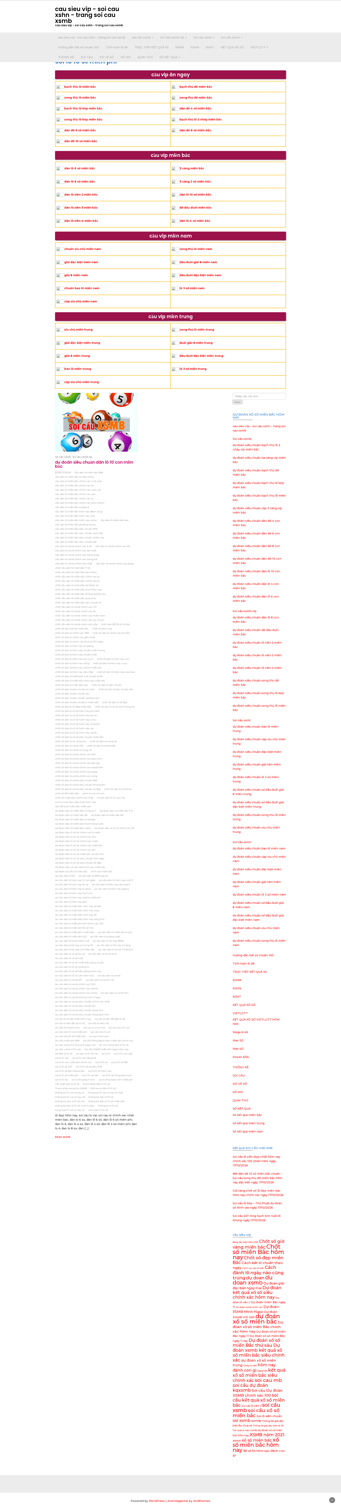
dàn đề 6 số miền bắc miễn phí (73, 806)
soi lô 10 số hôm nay (99, 1070)
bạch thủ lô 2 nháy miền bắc (201, 119)
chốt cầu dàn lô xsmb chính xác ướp (76, 624)
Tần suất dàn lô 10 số (67, 1083)
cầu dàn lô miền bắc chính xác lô (74, 498)
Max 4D (238, 1048)
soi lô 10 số (101, 1062)
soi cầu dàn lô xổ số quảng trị (72, 966)
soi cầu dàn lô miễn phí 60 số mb (74, 927)
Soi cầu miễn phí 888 (67, 1040)
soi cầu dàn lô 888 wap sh (93, 875)
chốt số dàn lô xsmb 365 (69, 745)
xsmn (237, 1440)
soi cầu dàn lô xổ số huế (69, 958)
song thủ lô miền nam (196, 249)
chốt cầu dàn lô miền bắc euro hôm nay (78, 589)
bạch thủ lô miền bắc (80, 87)
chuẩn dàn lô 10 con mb (111, 797)
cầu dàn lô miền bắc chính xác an (74, 485)
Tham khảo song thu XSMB (71, 1088)
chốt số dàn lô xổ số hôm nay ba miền (77, 710)
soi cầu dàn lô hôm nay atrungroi (111, 884)
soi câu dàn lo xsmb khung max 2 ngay (78, 997)
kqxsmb (262, 1370)
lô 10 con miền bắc (101, 871)
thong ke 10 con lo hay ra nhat (105, 1092)
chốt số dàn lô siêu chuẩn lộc (72, 693)
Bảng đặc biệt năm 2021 (245, 1242)
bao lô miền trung (77, 369)
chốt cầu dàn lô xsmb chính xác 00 (75, 606)
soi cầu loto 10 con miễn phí (71, 1031)
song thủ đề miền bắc (196, 97)
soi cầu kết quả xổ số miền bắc (259, 1400)
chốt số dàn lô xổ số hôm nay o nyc (75, 719)
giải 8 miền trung (77, 356)
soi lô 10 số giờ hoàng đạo (70, 1070)
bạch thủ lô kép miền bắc (83, 108)
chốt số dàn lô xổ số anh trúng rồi (115, 706)
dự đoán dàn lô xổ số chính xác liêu (75, 836)
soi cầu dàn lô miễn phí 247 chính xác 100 (79, 923)
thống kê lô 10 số (108, 1105)
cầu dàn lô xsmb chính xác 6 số (73, 546)
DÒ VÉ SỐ (106, 57)
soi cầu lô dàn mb (98, 1023)
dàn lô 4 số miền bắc (195, 221)
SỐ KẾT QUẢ (168, 57)
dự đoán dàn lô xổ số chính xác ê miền (77, 832)
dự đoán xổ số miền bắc (256, 1319)
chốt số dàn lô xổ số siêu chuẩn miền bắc (79, 736)
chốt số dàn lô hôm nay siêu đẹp (74, 671)
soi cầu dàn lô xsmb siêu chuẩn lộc (75, 1005)
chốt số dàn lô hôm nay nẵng (72, 663)
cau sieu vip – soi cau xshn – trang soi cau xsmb (91, 37)
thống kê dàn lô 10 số (100, 1096)
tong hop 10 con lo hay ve (70, 1109)
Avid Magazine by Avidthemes (188, 1501)
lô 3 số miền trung (193, 369)
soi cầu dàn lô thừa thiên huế (72, 940)
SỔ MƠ (126, 57)
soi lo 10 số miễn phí (66, 1075)
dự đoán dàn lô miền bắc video (73, 828)
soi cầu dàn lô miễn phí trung (115, 932)
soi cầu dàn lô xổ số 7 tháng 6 (115, 949)
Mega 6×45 (240, 1032)
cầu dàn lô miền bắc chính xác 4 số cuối (78, 481)
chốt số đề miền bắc (67, 793)
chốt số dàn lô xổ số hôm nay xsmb (76, 732)
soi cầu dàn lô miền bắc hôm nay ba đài (78, 906)
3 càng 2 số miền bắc (195, 181)
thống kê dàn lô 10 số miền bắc (106, 1101)
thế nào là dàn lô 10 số (103, 1088)
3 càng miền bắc (192, 168)
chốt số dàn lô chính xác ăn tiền (111, 632)
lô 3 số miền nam (192, 288)
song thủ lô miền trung (197, 329)
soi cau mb (268, 1380)
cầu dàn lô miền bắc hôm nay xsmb (76, 520)
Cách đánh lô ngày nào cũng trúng (258, 1273)
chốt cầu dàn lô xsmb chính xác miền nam (80, 615)
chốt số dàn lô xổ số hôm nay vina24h (77, 723)
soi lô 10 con (62, 1057)
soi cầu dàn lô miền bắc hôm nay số (76, 914)
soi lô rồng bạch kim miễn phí (115, 1079)
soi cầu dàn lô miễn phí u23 (71, 936)
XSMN (194, 47)
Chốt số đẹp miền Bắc (258, 1260)
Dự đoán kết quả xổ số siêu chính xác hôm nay (257, 1292)
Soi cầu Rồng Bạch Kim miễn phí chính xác (108, 1040)
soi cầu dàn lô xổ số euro (102, 953)
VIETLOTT (258, 47)
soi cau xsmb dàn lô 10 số (113, 1044)
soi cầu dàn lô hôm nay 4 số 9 (116, 880)
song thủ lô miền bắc (80, 97)
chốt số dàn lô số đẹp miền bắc (73, 706)
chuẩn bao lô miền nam (81, 288)
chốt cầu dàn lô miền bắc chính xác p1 (77, 580)
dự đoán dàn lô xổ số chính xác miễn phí (78, 845)
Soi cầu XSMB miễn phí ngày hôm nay (106, 1049)
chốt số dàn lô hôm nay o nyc (110, 663)
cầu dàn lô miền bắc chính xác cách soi (78, 489)
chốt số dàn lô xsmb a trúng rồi (73, 749)
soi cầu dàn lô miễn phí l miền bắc (74, 932)
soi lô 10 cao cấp (123, 1053)
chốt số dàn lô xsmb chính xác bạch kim (78, 758)
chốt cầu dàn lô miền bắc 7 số (72, 567)
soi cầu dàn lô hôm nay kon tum (74, 893)
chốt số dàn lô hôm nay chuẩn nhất (76, 654)
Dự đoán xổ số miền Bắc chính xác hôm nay (258, 1326)
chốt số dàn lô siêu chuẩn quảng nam (77, 697)
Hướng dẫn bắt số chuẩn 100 (78, 47)
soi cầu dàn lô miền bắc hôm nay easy (77, 910)
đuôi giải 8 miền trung (196, 343)
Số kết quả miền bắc (247, 1115)
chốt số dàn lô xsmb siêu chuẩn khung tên (80, 784)
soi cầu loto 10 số (100, 1031)
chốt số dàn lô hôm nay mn (113, 658)
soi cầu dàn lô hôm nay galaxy (111, 888)
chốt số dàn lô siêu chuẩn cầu (115, 689)
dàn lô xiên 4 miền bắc (81, 221)
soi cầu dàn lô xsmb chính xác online (76, 988)
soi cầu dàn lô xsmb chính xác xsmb (76, 992)
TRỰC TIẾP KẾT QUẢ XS (151, 47)
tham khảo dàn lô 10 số (96, 1083)
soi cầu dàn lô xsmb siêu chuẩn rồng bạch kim (82, 1014)
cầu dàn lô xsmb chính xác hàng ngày (77, 554)
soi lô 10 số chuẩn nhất (89, 1066)
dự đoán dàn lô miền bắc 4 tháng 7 (75, 810)
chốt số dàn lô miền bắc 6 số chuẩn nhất (79, 676)
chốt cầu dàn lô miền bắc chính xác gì (77, 576)
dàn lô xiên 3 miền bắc (81, 207)
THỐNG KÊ (66, 57)
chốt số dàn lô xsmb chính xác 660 (75, 754)
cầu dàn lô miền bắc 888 (88, 472)
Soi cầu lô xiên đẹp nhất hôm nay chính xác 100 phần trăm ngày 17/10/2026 (256, 1161)
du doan (255, 1278)
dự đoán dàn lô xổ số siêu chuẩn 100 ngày (79, 858)
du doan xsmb (253, 1280)
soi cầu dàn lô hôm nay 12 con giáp (75, 880)
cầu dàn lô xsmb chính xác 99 (112, 546)
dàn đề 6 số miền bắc (80, 130)
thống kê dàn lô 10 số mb (70, 1101)
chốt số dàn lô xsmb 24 (103, 741)
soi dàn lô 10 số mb (87, 1053)
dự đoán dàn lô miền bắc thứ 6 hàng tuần (79, 823)
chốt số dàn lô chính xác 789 (72, 632)
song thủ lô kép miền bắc (83, 119)
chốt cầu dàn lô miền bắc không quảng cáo (80, 593)
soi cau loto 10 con (119, 1027)
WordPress (157, 1501)
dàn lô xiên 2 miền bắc (81, 194)
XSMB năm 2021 (267, 1434)
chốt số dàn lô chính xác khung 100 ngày (79, 641)
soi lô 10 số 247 (63, 1066)
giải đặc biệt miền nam (81, 262)
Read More (63, 1137)
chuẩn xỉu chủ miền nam (82, 249)
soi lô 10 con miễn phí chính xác (73, 1062)
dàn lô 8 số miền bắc (79, 181)
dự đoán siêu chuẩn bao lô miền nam (259, 848)
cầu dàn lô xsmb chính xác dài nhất (75, 550)
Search (237, 402)
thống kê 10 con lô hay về (70, 1096)
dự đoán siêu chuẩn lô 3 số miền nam (259, 894)
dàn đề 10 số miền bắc (80, 141)
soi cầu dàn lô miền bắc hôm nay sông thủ (79, 919)
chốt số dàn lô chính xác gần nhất (75, 637)
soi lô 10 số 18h (119, 1062)
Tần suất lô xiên (241, 1430)
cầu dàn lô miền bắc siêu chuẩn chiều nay (79, 537)
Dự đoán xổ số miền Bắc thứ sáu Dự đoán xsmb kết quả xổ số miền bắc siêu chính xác (259, 1350)
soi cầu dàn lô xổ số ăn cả (70, 953)
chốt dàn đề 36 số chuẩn (115, 624)
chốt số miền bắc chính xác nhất (74, 797)
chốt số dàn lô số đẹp (114, 702)
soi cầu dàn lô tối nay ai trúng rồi (74, 945)
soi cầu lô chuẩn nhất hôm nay (73, 1018)
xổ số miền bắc (257, 1440)
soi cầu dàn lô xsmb (108, 975)
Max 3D (238, 1040)
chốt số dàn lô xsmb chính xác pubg (76, 771)
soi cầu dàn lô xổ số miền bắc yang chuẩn (79, 962)
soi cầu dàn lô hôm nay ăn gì (71, 884)
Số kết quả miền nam (248, 1131)
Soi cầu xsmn (231, 37)
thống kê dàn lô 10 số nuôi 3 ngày (74, 1105)
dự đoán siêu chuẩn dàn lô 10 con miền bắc (94, 464)
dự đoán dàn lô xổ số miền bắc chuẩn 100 (79, 854)
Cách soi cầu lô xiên (253, 1268)
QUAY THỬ (145, 57)
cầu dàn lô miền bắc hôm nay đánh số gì (78, 511)
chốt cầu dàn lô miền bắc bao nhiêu (76, 572)
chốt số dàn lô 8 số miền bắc (72, 628)
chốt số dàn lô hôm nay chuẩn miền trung (80, 650)
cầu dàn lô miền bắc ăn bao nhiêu (74, 476)
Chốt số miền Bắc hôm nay (258, 1252)
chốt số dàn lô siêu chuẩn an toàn (75, 689)
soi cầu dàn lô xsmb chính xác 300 (75, 984)
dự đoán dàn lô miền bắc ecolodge (75, 819)
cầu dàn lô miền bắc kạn (114, 520)
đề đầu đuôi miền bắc (196, 207)
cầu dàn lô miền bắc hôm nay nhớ (75, 515)
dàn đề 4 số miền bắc (195, 108)
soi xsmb (241, 1420)
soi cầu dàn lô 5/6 (65, 875)
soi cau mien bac (99, 1036)
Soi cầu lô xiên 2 (251, 1405)
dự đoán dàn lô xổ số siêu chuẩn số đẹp (78, 862)
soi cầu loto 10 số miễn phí (70, 1036)
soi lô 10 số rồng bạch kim (117, 1075)
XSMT (210, 47)
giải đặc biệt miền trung (82, 343)
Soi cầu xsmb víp (172, 37)
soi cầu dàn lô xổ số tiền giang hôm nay (78, 971)
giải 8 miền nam (76, 275)
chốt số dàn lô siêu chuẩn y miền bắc (77, 702)
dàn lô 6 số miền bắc (79, 168)
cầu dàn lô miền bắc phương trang (75, 524)
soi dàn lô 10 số (63, 1053)
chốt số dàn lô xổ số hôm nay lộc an (76, 715)
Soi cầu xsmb (142, 37)
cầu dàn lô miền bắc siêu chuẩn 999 (76, 528)
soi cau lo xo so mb (94, 1027)
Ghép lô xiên (250, 1365)
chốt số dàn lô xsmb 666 (101, 745)
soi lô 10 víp (61, 1079)
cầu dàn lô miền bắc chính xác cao (75, 494)
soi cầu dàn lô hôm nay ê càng (73, 888)
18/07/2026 (64, 472)
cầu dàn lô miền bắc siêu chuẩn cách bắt (79, 533)
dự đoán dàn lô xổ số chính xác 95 (114, 828)
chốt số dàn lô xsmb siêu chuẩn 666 (76, 780)
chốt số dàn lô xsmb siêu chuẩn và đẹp (78, 789)
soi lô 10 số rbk (90, 1075)
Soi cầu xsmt (203, 37)
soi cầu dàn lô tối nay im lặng (114, 945)
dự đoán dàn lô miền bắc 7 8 (116, 810)
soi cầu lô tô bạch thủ (67, 1027)
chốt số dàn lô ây (102, 628)
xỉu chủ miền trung (78, 329)
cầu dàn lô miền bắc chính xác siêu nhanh (79, 502)
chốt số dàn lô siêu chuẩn (107, 684)
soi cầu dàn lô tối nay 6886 (108, 940)
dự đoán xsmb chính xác (249, 1307)
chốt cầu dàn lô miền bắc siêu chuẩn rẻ (78, 602)
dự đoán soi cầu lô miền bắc (71, 871)
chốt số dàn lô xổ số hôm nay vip (74, 728)
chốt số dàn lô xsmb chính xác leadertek (79, 767)
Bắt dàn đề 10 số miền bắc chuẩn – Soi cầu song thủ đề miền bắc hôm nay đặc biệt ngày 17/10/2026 (257, 1178)
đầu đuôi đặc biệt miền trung (201, 356)
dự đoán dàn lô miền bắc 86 (71, 815)
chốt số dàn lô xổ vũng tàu (70, 741)
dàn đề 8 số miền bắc (195, 130)
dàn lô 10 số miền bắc (195, 194)
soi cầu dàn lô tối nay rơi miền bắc (75, 949)
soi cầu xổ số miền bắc (256, 1412)
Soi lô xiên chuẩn (269, 1416)
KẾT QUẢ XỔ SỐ (232, 47)
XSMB (179, 47)
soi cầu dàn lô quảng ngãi (105, 936)
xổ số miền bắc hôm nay (256, 1444)
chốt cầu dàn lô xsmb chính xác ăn (75, 611)
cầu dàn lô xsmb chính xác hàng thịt (76, 559)
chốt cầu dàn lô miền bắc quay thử (75, 598)
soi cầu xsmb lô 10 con (68, 1049)
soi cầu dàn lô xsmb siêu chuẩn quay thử (79, 1010)
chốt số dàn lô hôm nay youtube (116, 671)
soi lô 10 (105, 1053)
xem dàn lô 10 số (98, 1109)
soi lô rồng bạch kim (83, 1079)
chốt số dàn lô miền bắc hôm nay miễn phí (80, 680)
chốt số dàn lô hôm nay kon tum (74, 658)
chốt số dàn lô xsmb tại (117, 789)
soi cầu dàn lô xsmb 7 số (100, 979)
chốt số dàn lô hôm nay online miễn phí (78, 667)
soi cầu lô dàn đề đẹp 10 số (110, 1018)
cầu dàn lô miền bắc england (72, 507)
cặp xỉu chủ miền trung (81, 382)
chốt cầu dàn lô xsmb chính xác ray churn (79, 619)
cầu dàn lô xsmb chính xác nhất (73, 563)
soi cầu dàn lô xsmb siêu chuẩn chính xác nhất (82, 1001)
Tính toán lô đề (117, 47)
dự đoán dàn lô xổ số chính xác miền (76, 841)
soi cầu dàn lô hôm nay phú (71, 901)
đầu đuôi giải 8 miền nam (198, 262)
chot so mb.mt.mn (93, 793)
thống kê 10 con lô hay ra (69, 1092)
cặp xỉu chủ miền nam (80, 301)
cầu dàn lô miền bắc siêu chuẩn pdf (75, 541)
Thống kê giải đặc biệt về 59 (268, 1425)
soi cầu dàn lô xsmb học (115, 992)
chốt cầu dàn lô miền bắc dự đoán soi (77, 585)
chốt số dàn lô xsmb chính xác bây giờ (77, 762)
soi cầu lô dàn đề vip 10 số (70, 1023)
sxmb (256, 1421)
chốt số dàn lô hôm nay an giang (74, 645)
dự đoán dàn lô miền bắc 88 (107, 815)
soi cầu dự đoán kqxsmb (250, 1387)
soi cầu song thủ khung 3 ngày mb (75, 1044)
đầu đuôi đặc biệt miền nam (200, 275)
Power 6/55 (241, 1057)
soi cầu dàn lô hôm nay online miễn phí (78, 897)
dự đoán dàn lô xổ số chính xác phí (75, 849)
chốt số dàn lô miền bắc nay (71, 684)
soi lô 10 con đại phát (84, 1057)
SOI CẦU (87, 57)
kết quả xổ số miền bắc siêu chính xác (259, 1375)
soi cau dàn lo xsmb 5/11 (68, 979)
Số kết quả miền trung (248, 1123)
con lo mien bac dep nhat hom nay (75, 802)
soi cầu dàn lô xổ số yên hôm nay (74, 975)
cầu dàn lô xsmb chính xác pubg (115, 563)
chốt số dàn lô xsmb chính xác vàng (76, 776)
